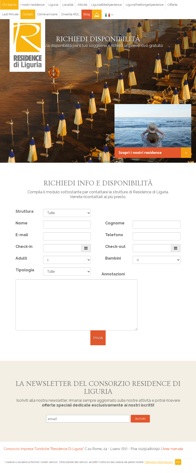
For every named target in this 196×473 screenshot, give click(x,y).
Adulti (21, 258)
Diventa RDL (70, 14)
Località (67, 4)
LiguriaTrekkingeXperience (144, 4)
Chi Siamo (9, 4)
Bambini (113, 258)
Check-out (115, 246)
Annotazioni (113, 274)
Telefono (114, 235)
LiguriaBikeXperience (106, 4)
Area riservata (173, 449)
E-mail (22, 235)
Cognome (115, 223)
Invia (98, 337)
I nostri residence (32, 4)
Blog (86, 14)
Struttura (24, 211)
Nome (21, 223)
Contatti (27, 14)
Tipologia (25, 270)
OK (178, 462)
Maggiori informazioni (159, 462)
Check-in (24, 246)
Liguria (53, 4)
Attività (82, 4)
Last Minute (10, 14)
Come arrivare (47, 14)
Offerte (172, 4)
